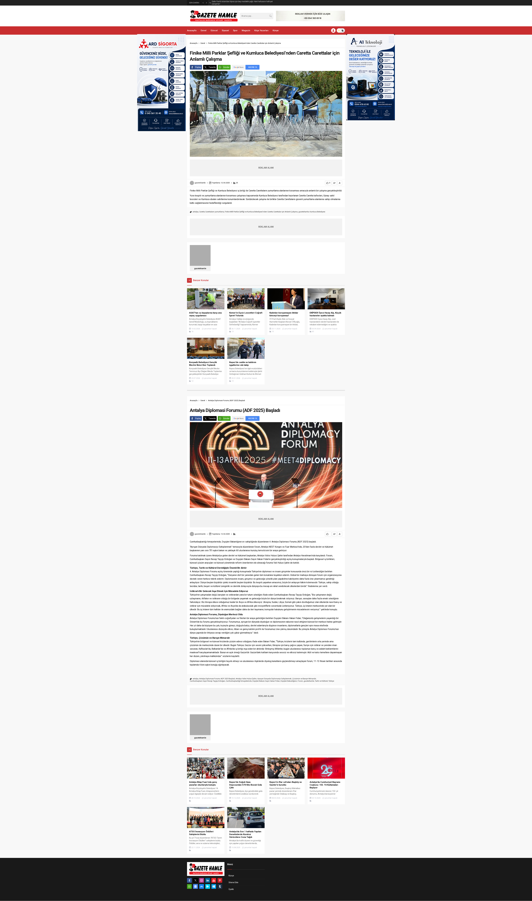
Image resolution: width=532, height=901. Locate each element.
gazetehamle (200, 183)
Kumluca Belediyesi (317, 212)
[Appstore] (201, 886)
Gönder (226, 67)
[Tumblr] (220, 886)
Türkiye (331, 681)
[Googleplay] (207, 886)
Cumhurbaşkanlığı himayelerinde (239, 681)
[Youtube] (213, 880)
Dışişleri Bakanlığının (289, 681)
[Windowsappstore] (213, 886)
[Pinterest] (220, 880)
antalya (195, 212)
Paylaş (198, 67)
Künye (231, 876)
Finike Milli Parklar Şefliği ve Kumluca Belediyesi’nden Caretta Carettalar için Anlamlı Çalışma (261, 212)
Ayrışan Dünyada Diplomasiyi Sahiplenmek (274, 679)
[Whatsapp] (189, 886)
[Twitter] (195, 880)
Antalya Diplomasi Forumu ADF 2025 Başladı (217, 679)
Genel (202, 43)
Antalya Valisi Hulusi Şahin (246, 679)
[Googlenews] (195, 886)
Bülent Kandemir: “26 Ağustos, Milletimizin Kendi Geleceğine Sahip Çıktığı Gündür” (240, 2)
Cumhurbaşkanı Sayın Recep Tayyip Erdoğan (207, 681)
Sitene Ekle (233, 882)
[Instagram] (201, 880)
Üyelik (231, 889)
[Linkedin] (207, 880)
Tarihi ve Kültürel (321, 681)
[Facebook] (189, 880)
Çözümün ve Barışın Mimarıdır (304, 679)
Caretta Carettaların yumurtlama (211, 212)
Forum (300, 681)
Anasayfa (193, 43)
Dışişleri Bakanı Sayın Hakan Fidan (266, 681)
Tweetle (212, 67)
